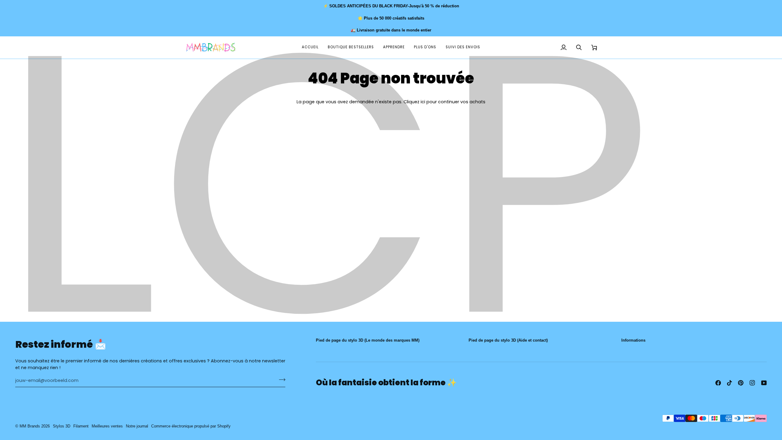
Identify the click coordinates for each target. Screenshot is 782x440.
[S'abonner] (280, 380)
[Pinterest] (741, 383)
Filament (81, 426)
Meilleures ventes (107, 426)
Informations (633, 340)
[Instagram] (752, 383)
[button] (393, 47)
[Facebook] (718, 383)
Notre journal (137, 426)
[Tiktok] (729, 383)
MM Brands (30, 426)
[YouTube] (764, 383)
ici (423, 102)
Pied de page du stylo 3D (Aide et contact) (508, 340)
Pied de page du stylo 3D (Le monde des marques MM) (367, 340)
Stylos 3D (61, 426)
